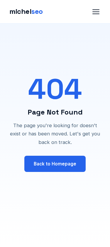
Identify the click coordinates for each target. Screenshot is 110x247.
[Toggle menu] (96, 11)
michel (26, 11)
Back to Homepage (55, 164)
